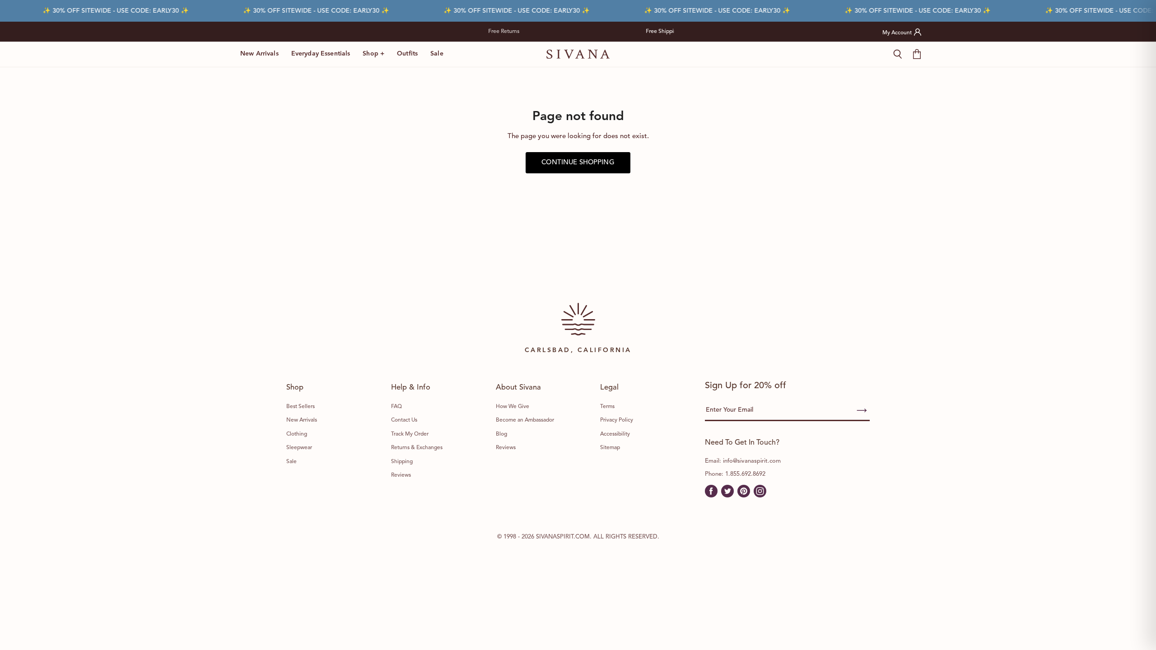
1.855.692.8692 (745, 474)
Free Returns (621, 31)
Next (680, 31)
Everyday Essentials (320, 54)
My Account (897, 33)
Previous (475, 31)
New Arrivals (259, 54)
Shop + (373, 54)
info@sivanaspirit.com (752, 461)
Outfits (407, 54)
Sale (436, 54)
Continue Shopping (578, 162)
